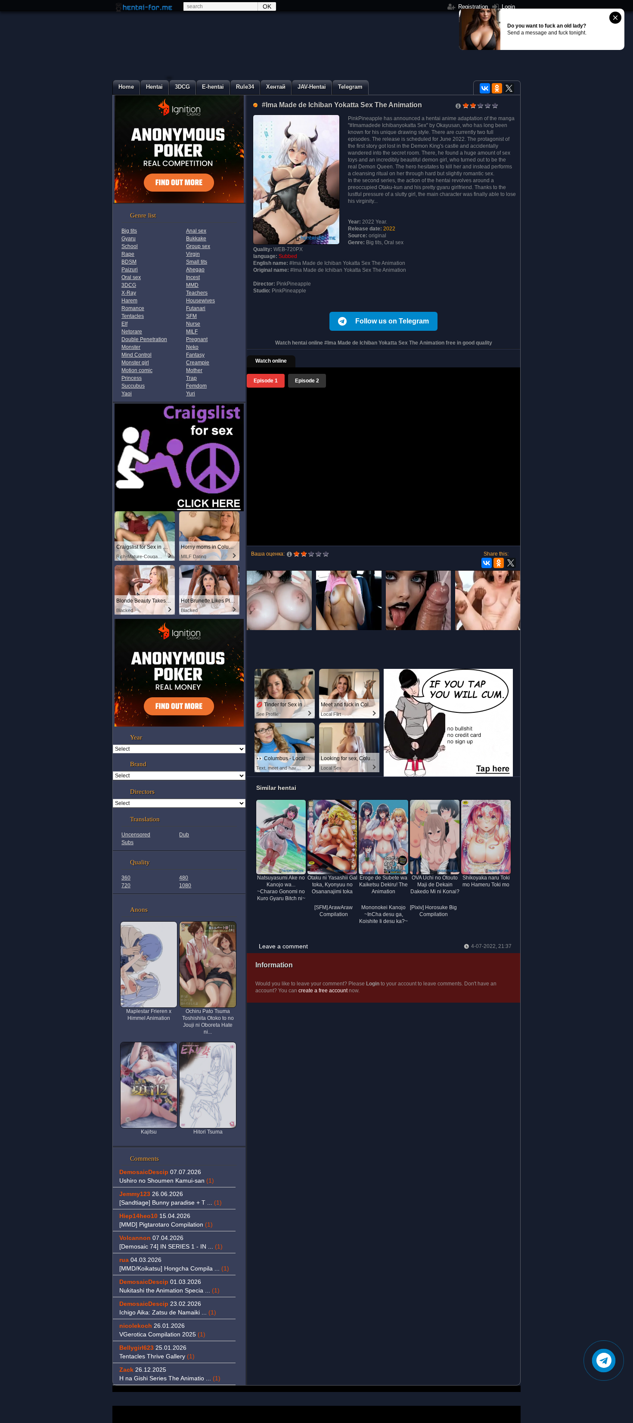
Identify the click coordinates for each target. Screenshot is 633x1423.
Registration (472, 6)
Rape (127, 254)
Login (507, 6)
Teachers (197, 293)
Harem (129, 301)
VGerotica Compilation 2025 (162, 1334)
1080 (185, 885)
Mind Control (136, 355)
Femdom (196, 386)
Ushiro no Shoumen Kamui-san (166, 1180)
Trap (191, 378)
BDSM (129, 262)
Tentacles (132, 316)
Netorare (131, 332)
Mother (194, 370)
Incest (193, 277)
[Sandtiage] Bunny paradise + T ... (170, 1202)
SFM (191, 316)
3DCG (128, 285)
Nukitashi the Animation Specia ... (169, 1290)
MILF (192, 332)
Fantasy (195, 355)
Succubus (133, 386)
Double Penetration (144, 339)
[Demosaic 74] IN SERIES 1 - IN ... (171, 1246)
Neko (192, 347)
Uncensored (135, 835)
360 (125, 878)
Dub (184, 835)
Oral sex (131, 277)
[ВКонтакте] (485, 88)
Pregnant (197, 339)
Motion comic (136, 370)
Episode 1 (266, 381)
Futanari (195, 308)
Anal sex (196, 231)
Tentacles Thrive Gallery (157, 1356)
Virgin (193, 254)
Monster (130, 347)
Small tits (196, 262)
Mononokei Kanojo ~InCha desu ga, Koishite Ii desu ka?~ (383, 914)
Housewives (200, 301)
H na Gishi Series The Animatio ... (169, 1378)
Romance (132, 308)
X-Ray (128, 293)
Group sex (198, 246)
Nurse (193, 324)
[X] (509, 88)
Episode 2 (307, 381)
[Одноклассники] (497, 88)
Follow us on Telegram (392, 321)
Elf (124, 324)
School (129, 246)
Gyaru (128, 239)
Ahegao (195, 270)
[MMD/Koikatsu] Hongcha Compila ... (174, 1268)
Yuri (190, 394)
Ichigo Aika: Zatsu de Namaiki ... (167, 1312)
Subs (127, 842)
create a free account (323, 991)
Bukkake (196, 239)
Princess (131, 378)
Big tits (129, 231)
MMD (192, 285)
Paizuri (129, 270)
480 (183, 878)
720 (125, 885)
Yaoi (126, 394)
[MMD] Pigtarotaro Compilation (166, 1224)
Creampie (197, 363)
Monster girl (135, 363)
